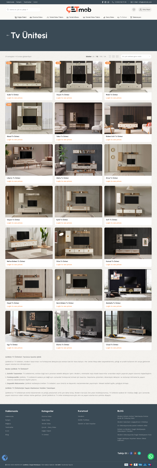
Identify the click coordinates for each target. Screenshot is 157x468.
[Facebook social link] (102, 2)
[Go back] (8, 35)
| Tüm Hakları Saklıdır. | (39, 465)
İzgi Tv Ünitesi (12, 345)
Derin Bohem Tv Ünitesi (64, 303)
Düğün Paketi (46, 431)
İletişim (7, 420)
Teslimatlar (9, 427)
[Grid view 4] (117, 56)
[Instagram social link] (105, 2)
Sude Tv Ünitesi (13, 95)
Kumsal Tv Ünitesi (112, 261)
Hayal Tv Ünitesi (13, 303)
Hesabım (81, 416)
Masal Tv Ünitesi (13, 136)
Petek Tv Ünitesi (112, 95)
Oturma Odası (46, 416)
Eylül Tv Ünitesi (62, 220)
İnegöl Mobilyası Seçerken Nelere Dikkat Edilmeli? (131, 439)
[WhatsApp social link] (108, 2)
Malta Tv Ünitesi (62, 178)
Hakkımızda (9, 416)
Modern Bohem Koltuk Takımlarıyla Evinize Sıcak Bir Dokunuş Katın (132, 417)
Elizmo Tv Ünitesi (62, 345)
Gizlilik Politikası (83, 420)
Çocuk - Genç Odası (49, 427)
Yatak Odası (46, 420)
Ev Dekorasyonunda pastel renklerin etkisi (132, 425)
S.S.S (7, 431)
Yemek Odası (46, 423)
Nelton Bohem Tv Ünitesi (16, 261)
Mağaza (8, 423)
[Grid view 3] (113, 56)
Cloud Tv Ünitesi (112, 345)
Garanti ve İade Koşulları (86, 423)
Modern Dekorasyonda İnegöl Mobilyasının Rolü (134, 435)
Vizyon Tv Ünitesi (62, 95)
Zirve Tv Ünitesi (112, 178)
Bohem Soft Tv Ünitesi (114, 136)
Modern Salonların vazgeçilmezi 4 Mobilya (132, 422)
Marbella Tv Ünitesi (113, 303)
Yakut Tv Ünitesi (62, 136)
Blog (7, 434)
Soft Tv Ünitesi (111, 220)
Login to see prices (14, 98)
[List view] (110, 56)
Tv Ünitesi (45, 434)
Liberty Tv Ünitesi (13, 178)
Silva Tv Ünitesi (62, 261)
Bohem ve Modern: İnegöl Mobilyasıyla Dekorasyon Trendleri (131, 430)
